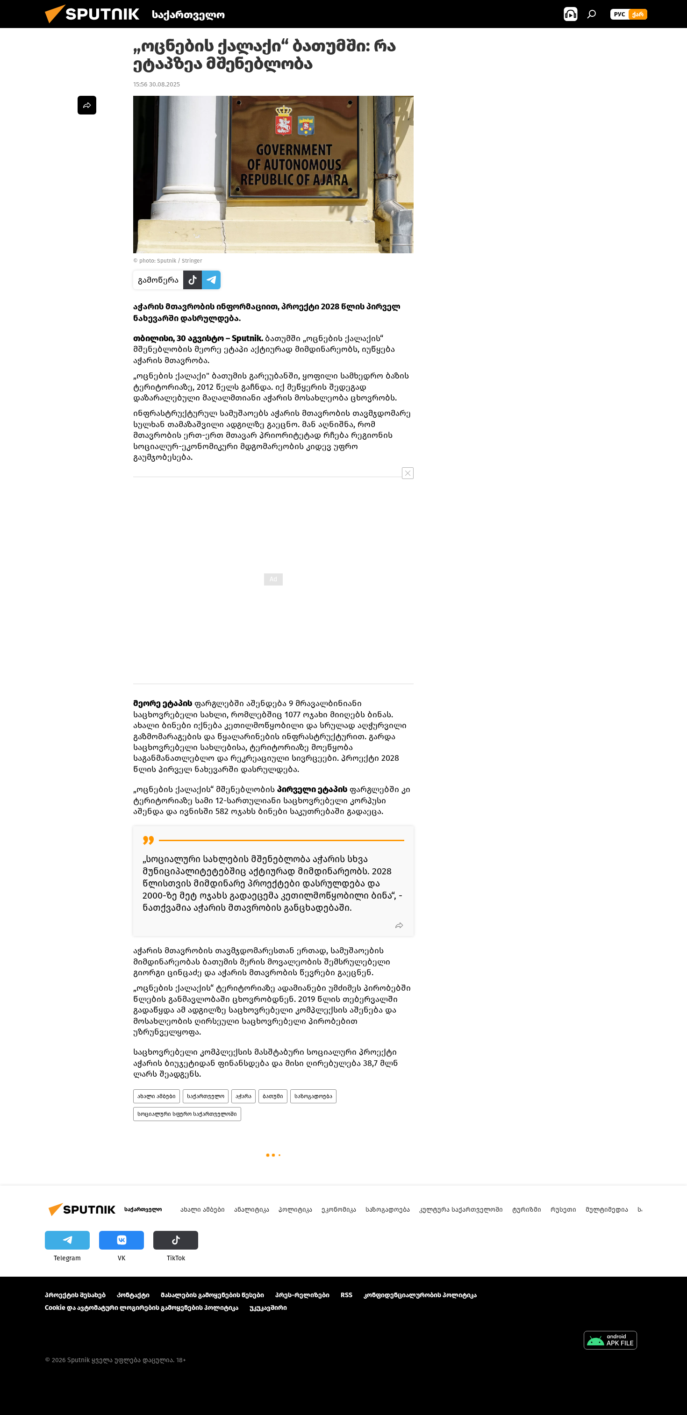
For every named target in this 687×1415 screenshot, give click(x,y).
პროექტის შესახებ (75, 1295)
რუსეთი (563, 1210)
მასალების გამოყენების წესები (212, 1295)
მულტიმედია (607, 1210)
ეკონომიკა (339, 1210)
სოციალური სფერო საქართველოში (187, 1114)
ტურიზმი (526, 1210)
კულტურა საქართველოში (461, 1210)
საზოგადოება (313, 1096)
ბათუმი (273, 1096)
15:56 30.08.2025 (156, 84)
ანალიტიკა (251, 1210)
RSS (346, 1295)
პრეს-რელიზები (302, 1295)
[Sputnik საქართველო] (96, 26)
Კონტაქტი (133, 1295)
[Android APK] (610, 1341)
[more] (399, 925)
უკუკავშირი (268, 1308)
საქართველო (205, 1096)
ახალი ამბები (156, 1096)
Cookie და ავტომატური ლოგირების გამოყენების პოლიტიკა (141, 1308)
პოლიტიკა (295, 1210)
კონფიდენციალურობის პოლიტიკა (420, 1295)
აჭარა (243, 1096)
